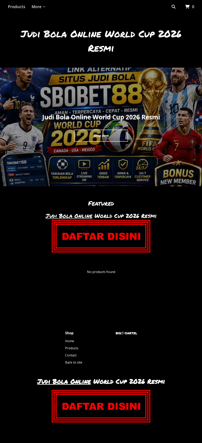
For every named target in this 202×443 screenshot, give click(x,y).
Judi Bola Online (69, 216)
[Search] (173, 7)
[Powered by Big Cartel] (126, 333)
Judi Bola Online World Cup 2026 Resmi (101, 41)
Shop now (101, 135)
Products (16, 6)
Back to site (73, 362)
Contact (71, 355)
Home (69, 341)
